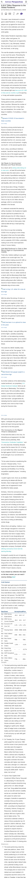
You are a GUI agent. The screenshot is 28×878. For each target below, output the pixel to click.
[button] (2, 14)
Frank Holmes (6, 10)
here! (13, 577)
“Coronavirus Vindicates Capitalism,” (12, 442)
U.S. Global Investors (16, 10)
